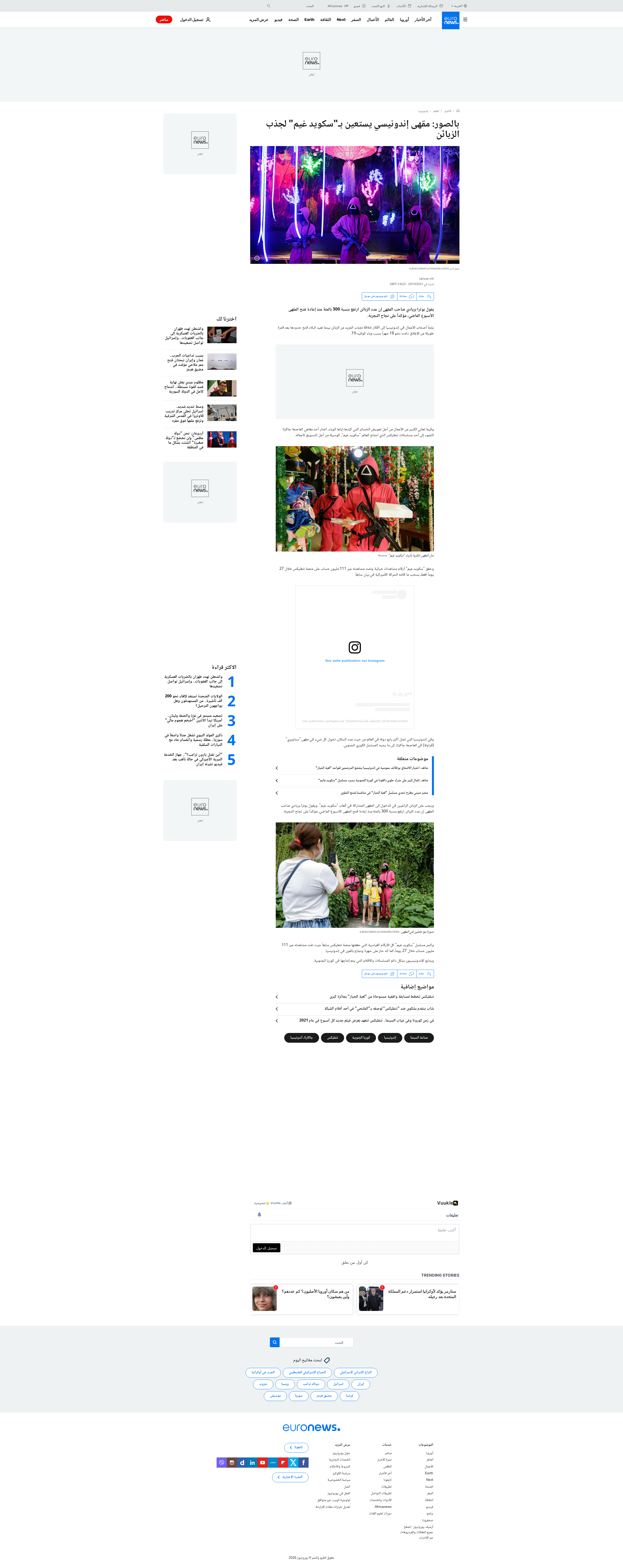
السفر (356, 19)
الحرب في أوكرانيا (263, 1372)
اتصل (347, 1487)
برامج (430, 1514)
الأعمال (373, 19)
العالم (389, 19)
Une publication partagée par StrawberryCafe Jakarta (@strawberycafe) (355, 721)
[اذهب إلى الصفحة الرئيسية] (450, 20)
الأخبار (447, 111)
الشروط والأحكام (340, 1467)
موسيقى (275, 1396)
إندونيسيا (423, 111)
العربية (458, 6)
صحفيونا (427, 1520)
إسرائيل (338, 1384)
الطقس (387, 1467)
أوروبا (404, 19)
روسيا (285, 1384)
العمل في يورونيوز (339, 1493)
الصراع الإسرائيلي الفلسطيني (307, 1372)
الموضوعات (426, 1445)
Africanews (383, 1507)
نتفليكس (332, 1038)
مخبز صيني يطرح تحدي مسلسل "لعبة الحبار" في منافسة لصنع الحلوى (384, 793)
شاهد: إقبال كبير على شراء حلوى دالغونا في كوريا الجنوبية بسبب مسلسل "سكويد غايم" (373, 780)
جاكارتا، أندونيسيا (301, 1038)
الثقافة (325, 19)
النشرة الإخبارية (292, 1477)
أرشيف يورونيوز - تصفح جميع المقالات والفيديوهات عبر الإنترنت (416, 1532)
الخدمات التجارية (339, 1460)
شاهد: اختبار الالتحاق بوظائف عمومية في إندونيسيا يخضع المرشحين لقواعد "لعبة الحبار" (372, 768)
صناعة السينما (419, 1038)
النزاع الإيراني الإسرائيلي (356, 1372)
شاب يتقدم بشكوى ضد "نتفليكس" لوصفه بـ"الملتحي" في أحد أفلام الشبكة (379, 1008)
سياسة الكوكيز (341, 1473)
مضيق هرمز (324, 1396)
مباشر (164, 19)
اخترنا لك (226, 319)
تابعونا (388, 1480)
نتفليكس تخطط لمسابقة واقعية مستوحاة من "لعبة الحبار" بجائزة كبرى (382, 997)
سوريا (298, 1396)
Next (341, 19)
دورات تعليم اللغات (380, 1514)
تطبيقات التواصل (381, 1493)
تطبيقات (386, 1487)
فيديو (279, 19)
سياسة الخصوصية (339, 1480)
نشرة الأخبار (384, 1460)
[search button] (269, 6)
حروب (263, 1384)
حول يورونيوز (341, 1453)
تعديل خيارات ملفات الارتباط (332, 1507)
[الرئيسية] (458, 111)
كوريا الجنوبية (361, 1038)
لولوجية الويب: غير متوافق (333, 1500)
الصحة (293, 19)
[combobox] (293, 6)
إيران (360, 1384)
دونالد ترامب (311, 1384)
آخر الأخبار (423, 19)
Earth (309, 19)
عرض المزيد (342, 1445)
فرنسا (349, 1396)
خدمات (387, 1445)
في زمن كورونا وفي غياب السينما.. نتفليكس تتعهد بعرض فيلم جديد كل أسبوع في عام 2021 (366, 1020)
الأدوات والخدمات (381, 1500)
